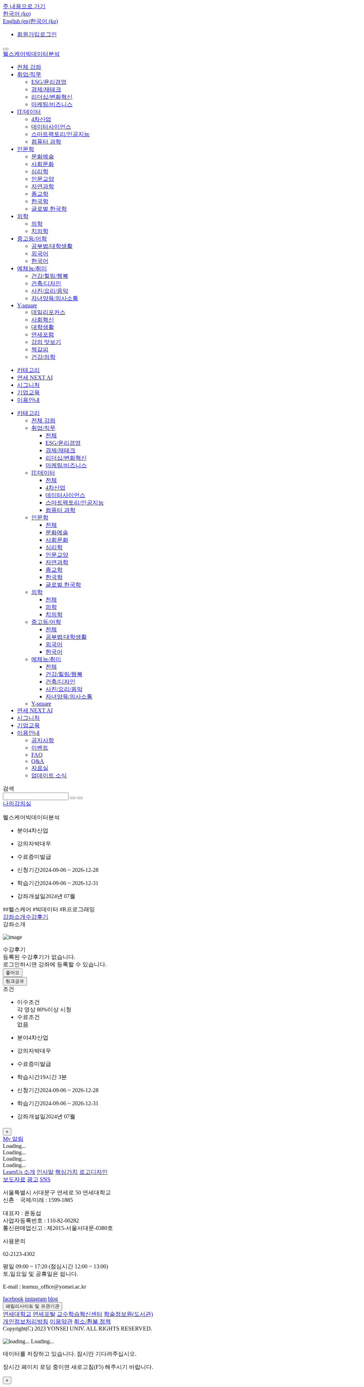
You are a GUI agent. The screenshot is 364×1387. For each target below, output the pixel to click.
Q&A (37, 761)
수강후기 (37, 917)
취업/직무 (29, 74)
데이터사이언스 (51, 127)
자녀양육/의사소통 (54, 298)
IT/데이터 (29, 112)
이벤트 (39, 748)
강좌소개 (14, 917)
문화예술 (42, 156)
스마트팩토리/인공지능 (60, 134)
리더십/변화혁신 (52, 97)
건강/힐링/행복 (49, 276)
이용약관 (61, 1321)
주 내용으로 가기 (24, 6)
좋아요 (13, 972)
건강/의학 (43, 357)
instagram (36, 1299)
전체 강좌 (29, 67)
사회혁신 (42, 320)
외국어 (39, 253)
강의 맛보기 (46, 342)
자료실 (39, 768)
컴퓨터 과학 (46, 142)
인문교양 (42, 179)
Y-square (27, 305)
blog (53, 1299)
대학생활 (42, 327)
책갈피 (39, 349)
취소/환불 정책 (92, 1321)
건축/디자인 (46, 283)
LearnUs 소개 (19, 1172)
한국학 (39, 201)
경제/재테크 (46, 89)
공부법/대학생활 (52, 246)
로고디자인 (93, 1172)
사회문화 (42, 164)
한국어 (39, 261)
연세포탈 (44, 1314)
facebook (13, 1299)
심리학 (39, 171)
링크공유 (15, 981)
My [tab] (7, 1139)
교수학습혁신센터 (79, 1314)
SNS (45, 1179)
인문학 (25, 149)
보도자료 (14, 1179)
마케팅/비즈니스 (52, 104)
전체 (51, 435)
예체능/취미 (32, 268)
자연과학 (42, 186)
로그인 (48, 34)
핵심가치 (66, 1172)
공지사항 (42, 740)
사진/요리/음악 (49, 291)
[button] (17, 14)
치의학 (39, 231)
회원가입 (28, 34)
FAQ (37, 755)
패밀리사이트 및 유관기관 (32, 1306)
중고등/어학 (32, 239)
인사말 (45, 1172)
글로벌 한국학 (49, 209)
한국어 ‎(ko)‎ (44, 21)
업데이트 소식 (49, 775)
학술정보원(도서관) (128, 1314)
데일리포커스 (48, 312)
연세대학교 (17, 1314)
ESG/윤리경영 (48, 82)
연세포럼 (42, 334)
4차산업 (41, 119)
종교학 (39, 194)
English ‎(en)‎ (16, 21)
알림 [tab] (17, 1139)
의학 (22, 216)
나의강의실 (17, 803)
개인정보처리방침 (25, 1321)
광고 (32, 1179)
